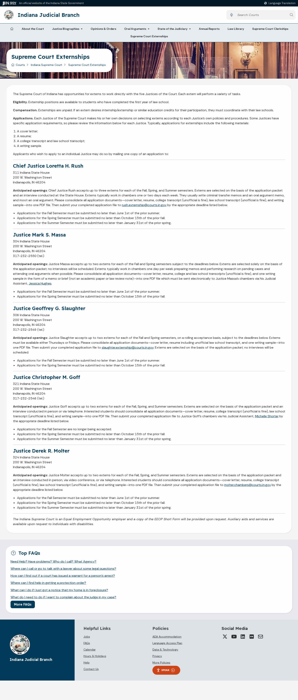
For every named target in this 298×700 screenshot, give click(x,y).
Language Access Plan (167, 643)
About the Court (33, 29)
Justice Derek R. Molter (41, 451)
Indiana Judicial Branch (48, 15)
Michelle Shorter (267, 416)
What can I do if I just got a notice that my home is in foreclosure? (59, 590)
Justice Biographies (65, 29)
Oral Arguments (135, 29)
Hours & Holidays (95, 656)
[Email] (260, 636)
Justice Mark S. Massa (39, 235)
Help (87, 662)
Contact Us (91, 669)
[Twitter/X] (225, 636)
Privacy (157, 656)
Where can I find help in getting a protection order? (48, 583)
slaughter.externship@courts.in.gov (127, 347)
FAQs (87, 643)
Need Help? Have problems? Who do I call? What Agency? (53, 561)
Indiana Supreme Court (46, 65)
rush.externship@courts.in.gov (144, 205)
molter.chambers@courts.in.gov (247, 485)
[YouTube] (233, 636)
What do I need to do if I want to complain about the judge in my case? (63, 597)
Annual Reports (209, 29)
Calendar (90, 649)
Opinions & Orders (103, 29)
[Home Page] (12, 29)
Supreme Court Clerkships (270, 29)
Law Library (236, 29)
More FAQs (22, 604)
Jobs (87, 636)
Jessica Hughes (40, 283)
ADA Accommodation (166, 636)
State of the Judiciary (173, 29)
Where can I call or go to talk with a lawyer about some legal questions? (63, 568)
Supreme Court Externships (149, 36)
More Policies (161, 662)
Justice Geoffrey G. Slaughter (49, 308)
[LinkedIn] (242, 636)
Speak (165, 670)
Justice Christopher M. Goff (46, 377)
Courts (20, 65)
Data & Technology (165, 649)
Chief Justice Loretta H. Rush (48, 166)
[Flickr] (251, 636)
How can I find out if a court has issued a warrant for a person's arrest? (63, 576)
